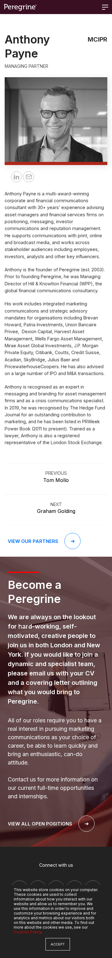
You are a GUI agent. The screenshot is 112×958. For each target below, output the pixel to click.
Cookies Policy (27, 932)
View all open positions (40, 824)
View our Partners (33, 541)
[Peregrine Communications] (20, 7)
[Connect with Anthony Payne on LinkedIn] (16, 176)
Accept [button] (58, 944)
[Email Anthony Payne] (28, 176)
